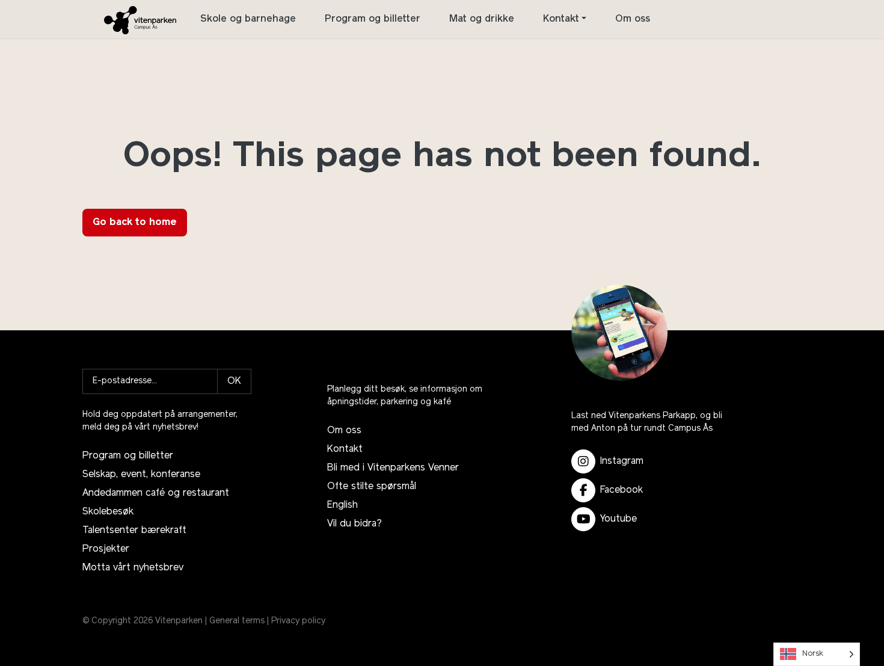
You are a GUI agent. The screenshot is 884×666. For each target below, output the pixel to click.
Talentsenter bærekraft (134, 530)
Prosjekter (105, 549)
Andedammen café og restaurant (155, 493)
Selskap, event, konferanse (141, 474)
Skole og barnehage (248, 19)
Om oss (632, 19)
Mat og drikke (481, 19)
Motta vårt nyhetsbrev (132, 568)
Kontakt (561, 19)
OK (234, 381)
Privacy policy (298, 621)
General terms (237, 621)
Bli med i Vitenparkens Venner (393, 468)
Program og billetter (372, 19)
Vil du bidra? (354, 524)
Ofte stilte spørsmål (371, 487)
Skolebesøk (108, 512)
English (342, 505)
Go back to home (135, 222)
